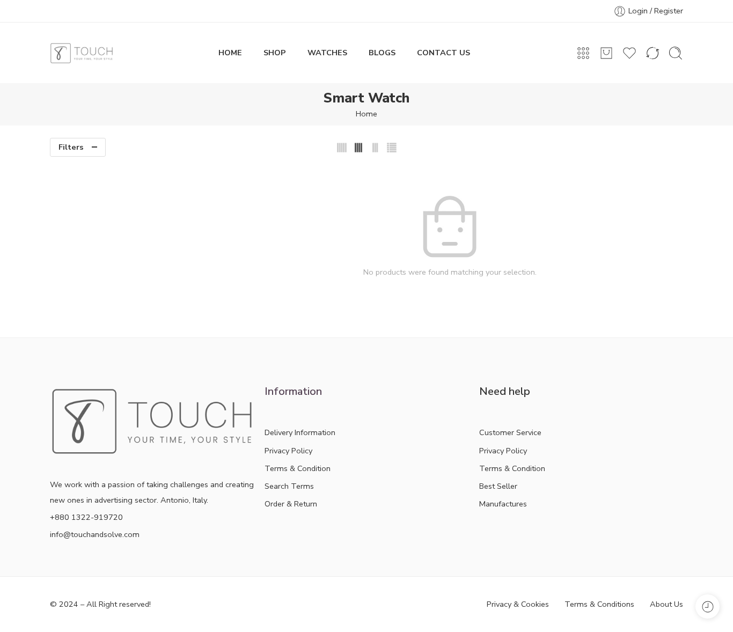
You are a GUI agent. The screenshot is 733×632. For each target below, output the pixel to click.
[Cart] (606, 53)
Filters (71, 147)
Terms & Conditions (599, 604)
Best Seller (498, 486)
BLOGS (382, 52)
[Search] (675, 53)
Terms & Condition (298, 468)
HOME (230, 52)
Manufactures (503, 503)
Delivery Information (300, 432)
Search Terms (289, 486)
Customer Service (510, 432)
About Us (666, 604)
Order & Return (291, 503)
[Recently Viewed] (707, 606)
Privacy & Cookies (518, 604)
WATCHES (327, 52)
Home (366, 113)
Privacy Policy (288, 450)
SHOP (274, 52)
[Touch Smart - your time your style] (81, 53)
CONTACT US (443, 52)
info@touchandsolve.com (95, 534)
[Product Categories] (583, 53)
